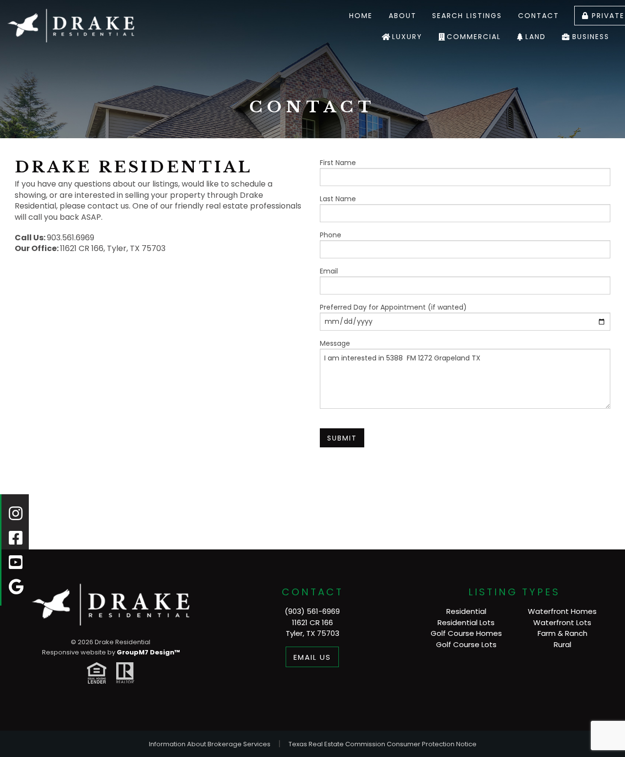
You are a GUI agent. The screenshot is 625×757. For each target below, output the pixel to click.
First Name (338, 163)
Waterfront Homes (562, 611)
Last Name (338, 199)
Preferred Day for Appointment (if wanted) (393, 307)
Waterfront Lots (562, 622)
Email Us (312, 657)
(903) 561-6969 (312, 611)
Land (535, 37)
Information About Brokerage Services (210, 744)
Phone (330, 235)
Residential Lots (466, 622)
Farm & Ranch (562, 633)
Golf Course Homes (466, 633)
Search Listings (467, 16)
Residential (466, 611)
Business (590, 37)
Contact (538, 16)
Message (335, 343)
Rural (562, 644)
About (403, 16)
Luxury (407, 37)
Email (329, 271)
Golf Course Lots (466, 644)
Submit (342, 438)
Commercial (474, 37)
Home (361, 16)
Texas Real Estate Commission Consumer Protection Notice (383, 744)
